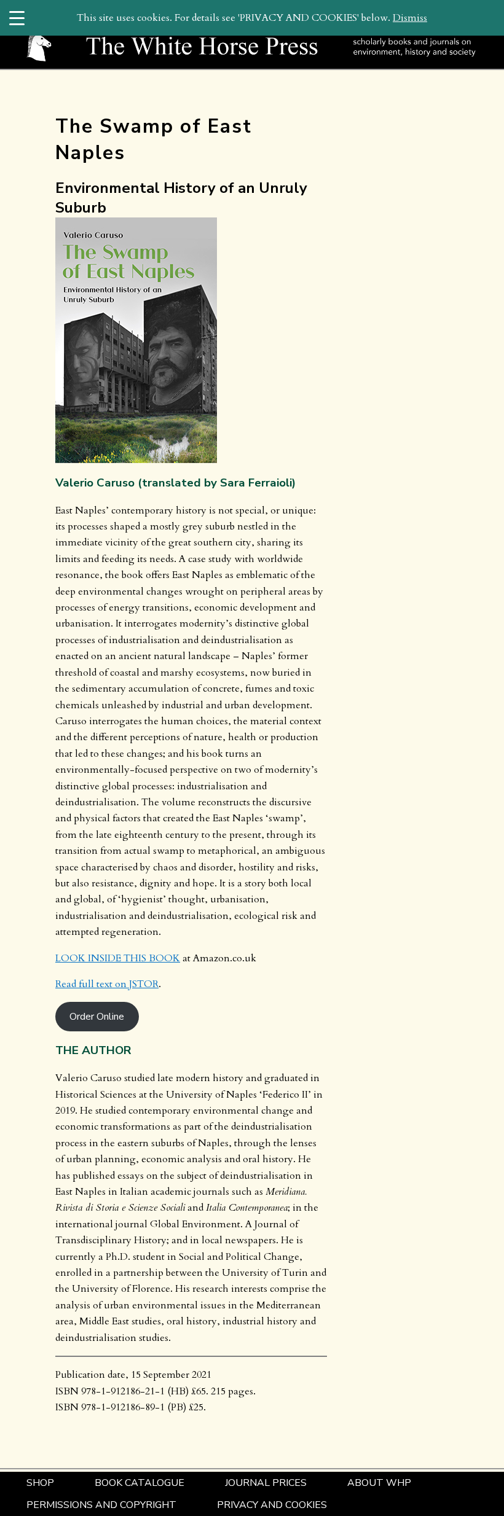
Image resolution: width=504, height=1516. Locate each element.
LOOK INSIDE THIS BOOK (117, 958)
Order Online (96, 1016)
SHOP (40, 1483)
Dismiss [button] (410, 18)
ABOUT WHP (379, 1483)
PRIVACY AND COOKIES (272, 1505)
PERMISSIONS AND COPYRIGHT (101, 1505)
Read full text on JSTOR (107, 984)
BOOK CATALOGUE (139, 1483)
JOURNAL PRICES (266, 1483)
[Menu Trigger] (17, 17)
